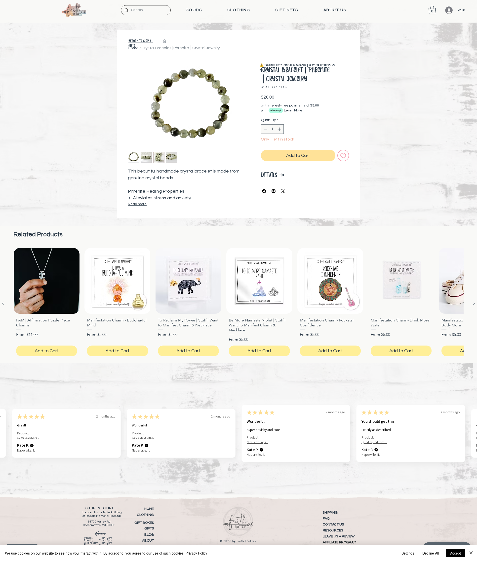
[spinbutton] (272, 129)
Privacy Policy (196, 553)
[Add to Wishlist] (343, 155)
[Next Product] (474, 303)
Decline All (430, 553)
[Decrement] (265, 129)
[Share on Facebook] (264, 191)
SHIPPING (330, 512)
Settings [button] (407, 553)
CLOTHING (145, 515)
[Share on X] (283, 191)
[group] (238, 303)
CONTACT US (333, 524)
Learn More (293, 110)
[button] (193, 10)
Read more (137, 204)
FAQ (326, 518)
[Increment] (280, 129)
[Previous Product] (3, 303)
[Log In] (445, 10)
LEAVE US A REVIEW (339, 536)
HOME (149, 509)
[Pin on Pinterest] (274, 191)
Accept (455, 553)
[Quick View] (47, 281)
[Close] (471, 553)
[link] (432, 10)
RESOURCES (333, 530)
